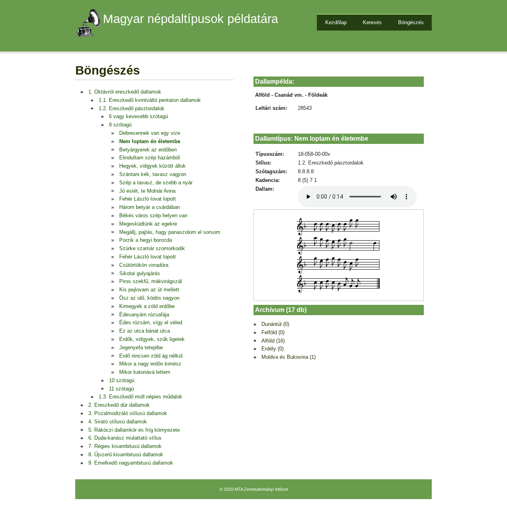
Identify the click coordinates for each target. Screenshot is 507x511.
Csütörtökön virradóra (143, 265)
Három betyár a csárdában (149, 207)
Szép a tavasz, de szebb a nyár (156, 183)
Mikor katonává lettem (144, 372)
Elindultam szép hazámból (149, 158)
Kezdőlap (336, 22)
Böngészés (411, 22)
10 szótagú (121, 380)
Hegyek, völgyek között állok (152, 166)
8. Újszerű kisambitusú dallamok (125, 454)
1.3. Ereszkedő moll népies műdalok (140, 397)
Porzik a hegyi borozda (145, 240)
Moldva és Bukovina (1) (288, 357)
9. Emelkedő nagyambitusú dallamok (130, 463)
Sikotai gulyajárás (139, 273)
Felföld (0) (272, 332)
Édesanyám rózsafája (144, 315)
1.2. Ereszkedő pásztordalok (131, 108)
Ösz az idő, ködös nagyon (149, 298)
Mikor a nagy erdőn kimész (150, 364)
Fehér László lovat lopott (147, 199)
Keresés (372, 22)
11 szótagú (121, 389)
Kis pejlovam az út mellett (149, 290)
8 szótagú (120, 125)
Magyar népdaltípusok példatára (190, 19)
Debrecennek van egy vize (149, 133)
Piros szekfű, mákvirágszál (150, 281)
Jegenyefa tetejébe (141, 347)
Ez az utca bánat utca (144, 331)
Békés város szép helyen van (153, 215)
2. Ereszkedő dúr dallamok (119, 405)
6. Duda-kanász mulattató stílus (125, 438)
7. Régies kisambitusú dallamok (125, 446)
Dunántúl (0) (275, 324)
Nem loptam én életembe (149, 141)
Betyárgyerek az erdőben (148, 150)
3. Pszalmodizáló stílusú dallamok (127, 413)
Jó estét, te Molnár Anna (147, 191)
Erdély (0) (272, 349)
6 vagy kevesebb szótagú (138, 116)
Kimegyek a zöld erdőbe (147, 306)
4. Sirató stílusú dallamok (117, 422)
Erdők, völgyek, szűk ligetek (152, 339)
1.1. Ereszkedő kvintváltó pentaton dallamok (150, 100)
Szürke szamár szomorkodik (152, 248)
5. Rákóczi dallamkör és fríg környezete (134, 430)
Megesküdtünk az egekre (148, 224)
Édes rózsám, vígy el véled (150, 322)
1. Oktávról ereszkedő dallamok (124, 92)
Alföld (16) (273, 341)
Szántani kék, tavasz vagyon (152, 174)
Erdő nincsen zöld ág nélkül (151, 356)
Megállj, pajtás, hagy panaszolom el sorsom (169, 232)
